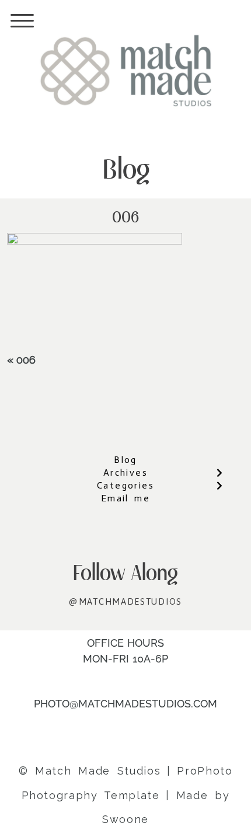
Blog (125, 459)
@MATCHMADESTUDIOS (125, 601)
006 (26, 359)
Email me (125, 498)
